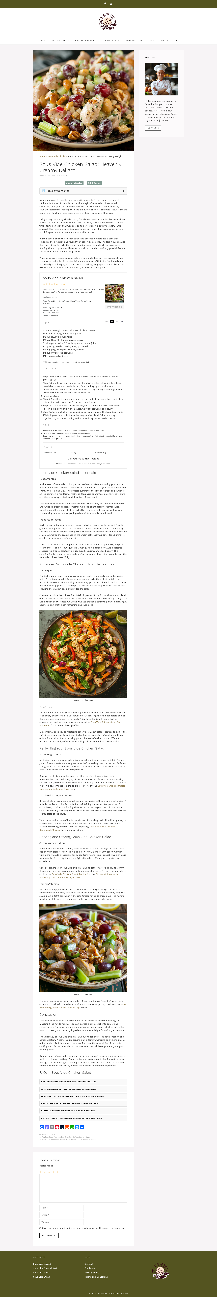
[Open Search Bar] (176, 41)
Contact (165, 41)
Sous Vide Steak (134, 41)
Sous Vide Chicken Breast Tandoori (70, 874)
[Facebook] (104, 4)
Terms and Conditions (96, 1277)
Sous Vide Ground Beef (86, 41)
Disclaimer (90, 1268)
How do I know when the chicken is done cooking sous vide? (70, 1104)
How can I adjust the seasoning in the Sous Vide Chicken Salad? (72, 1118)
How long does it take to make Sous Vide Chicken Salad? (68, 1082)
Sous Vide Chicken (57, 156)
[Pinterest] (111, 4)
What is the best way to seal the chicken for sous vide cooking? (72, 1096)
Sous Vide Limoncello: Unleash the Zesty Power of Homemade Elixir (69, 1139)
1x (112, 322)
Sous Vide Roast (112, 41)
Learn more (153, 128)
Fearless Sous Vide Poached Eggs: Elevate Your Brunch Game (66, 1137)
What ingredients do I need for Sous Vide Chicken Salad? (68, 1089)
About (151, 41)
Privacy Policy (92, 1272)
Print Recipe (94, 183)
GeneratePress (122, 1293)
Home (42, 41)
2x (117, 322)
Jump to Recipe (74, 183)
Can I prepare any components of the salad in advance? (68, 1111)
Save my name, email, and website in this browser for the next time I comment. (84, 1228)
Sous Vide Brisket (60, 41)
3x (122, 322)
